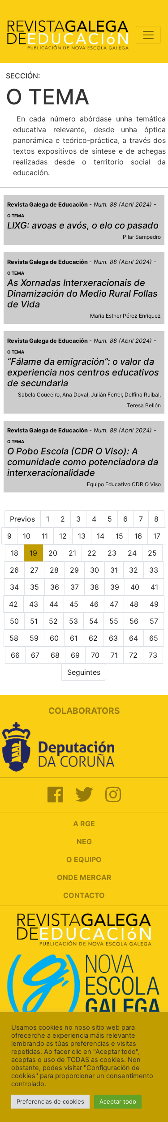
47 (114, 604)
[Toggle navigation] (148, 35)
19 (33, 552)
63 (113, 638)
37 (74, 587)
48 (133, 604)
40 (134, 587)
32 (133, 569)
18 (14, 552)
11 (45, 535)
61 (74, 638)
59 (34, 638)
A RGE (84, 823)
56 (133, 621)
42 (13, 604)
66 (15, 655)
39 (114, 587)
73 (153, 655)
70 (95, 655)
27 (34, 569)
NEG (84, 841)
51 (34, 621)
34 (14, 587)
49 (154, 604)
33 (153, 569)
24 (132, 552)
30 (94, 569)
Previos (22, 518)
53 (73, 621)
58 (13, 638)
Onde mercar (84, 877)
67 (35, 655)
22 (91, 552)
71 (114, 655)
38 (94, 587)
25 (152, 552)
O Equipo (84, 859)
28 (54, 569)
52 (53, 621)
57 (154, 621)
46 (94, 604)
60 (54, 638)
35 (34, 587)
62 (93, 638)
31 (114, 569)
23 (112, 552)
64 (133, 638)
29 (74, 569)
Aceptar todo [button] (117, 1101)
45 (73, 604)
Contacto (84, 895)
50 (14, 621)
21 (72, 552)
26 (14, 569)
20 (52, 552)
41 (154, 587)
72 (133, 655)
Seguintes (83, 672)
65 (153, 638)
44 (53, 604)
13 (82, 535)
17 (156, 535)
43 (33, 604)
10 (26, 535)
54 (93, 621)
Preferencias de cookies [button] (50, 1101)
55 (113, 621)
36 (54, 587)
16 (138, 535)
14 (100, 535)
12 (63, 535)
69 (75, 655)
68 (55, 655)
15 (119, 535)
